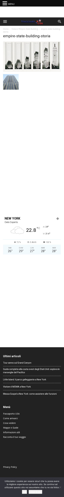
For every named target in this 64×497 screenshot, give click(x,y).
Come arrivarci (10, 418)
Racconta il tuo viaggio (14, 436)
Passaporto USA (11, 413)
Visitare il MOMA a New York (17, 386)
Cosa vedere (9, 422)
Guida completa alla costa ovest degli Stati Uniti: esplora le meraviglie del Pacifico (31, 371)
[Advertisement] (32, 12)
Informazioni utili (11, 432)
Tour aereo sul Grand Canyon (17, 363)
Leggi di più (35, 492)
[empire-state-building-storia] (32, 71)
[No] (60, 487)
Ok (24, 492)
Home (6, 29)
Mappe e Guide (10, 427)
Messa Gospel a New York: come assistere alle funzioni (30, 394)
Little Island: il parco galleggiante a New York (24, 379)
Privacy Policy (10, 466)
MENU (11, 4)
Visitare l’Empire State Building (24, 29)
